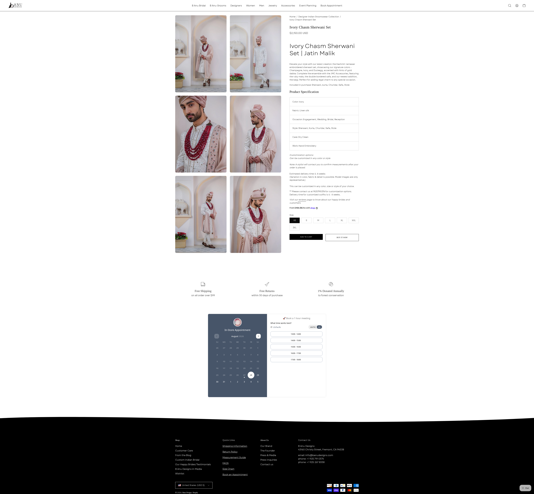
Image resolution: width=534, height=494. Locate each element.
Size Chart (228, 469)
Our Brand (266, 446)
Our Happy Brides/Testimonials (193, 464)
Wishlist (179, 473)
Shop (177, 440)
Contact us (266, 464)
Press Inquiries (268, 459)
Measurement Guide (234, 457)
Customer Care (184, 450)
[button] (236, 5)
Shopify (195, 493)
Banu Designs (187, 493)
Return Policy (230, 451)
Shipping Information (234, 446)
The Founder (267, 450)
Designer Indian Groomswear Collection (318, 16)
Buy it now (342, 237)
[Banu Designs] (15, 5)
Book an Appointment (235, 474)
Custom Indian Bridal (187, 459)
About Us (264, 440)
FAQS (225, 463)
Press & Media (268, 455)
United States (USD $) (193, 485)
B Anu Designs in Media (188, 469)
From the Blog (183, 455)
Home (293, 16)
